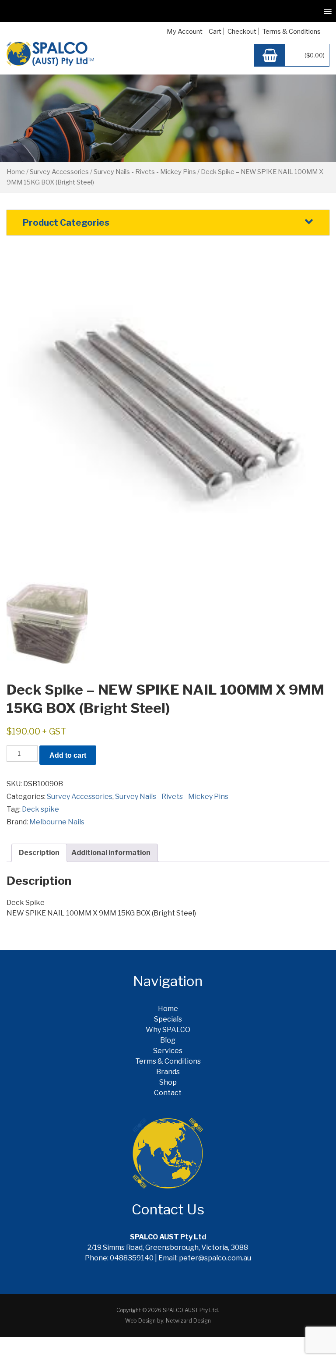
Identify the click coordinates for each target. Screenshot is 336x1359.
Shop (168, 1082)
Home (16, 172)
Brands (168, 1072)
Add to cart (67, 755)
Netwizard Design (188, 1320)
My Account (185, 31)
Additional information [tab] (110, 852)
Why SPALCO (168, 1029)
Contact (168, 1093)
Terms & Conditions (291, 31)
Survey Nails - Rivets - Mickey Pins (145, 172)
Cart (215, 31)
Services (167, 1051)
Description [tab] (39, 852)
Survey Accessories (59, 172)
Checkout (242, 31)
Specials (168, 1019)
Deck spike (40, 809)
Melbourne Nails (56, 822)
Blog (167, 1040)
